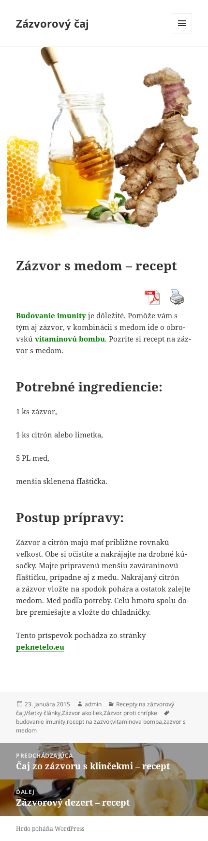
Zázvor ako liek (82, 713)
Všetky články (42, 713)
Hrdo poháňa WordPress (50, 829)
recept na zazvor (89, 721)
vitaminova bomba (137, 721)
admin (93, 704)
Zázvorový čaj (52, 23)
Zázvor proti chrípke (130, 713)
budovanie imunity (40, 721)
